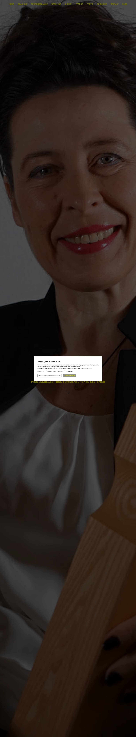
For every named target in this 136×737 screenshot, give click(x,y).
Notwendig (41, 371)
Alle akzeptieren (70, 375)
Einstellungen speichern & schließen (49, 375)
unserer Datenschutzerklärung (84, 368)
